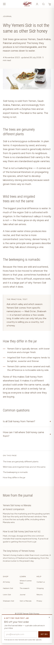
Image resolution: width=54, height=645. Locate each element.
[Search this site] (43, 4)
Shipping (40, 588)
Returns (39, 595)
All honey (6, 582)
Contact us (41, 582)
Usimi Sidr (7, 595)
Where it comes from (26, 582)
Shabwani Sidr (8, 601)
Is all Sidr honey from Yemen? (27, 421)
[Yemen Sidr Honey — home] (27, 4)
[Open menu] (4, 4)
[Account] (37, 4)
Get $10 (44, 634)
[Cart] (50, 4)
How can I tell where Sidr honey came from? (27, 434)
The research (24, 588)
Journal (7, 16)
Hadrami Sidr (8, 588)
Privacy (39, 601)
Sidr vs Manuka (25, 601)
